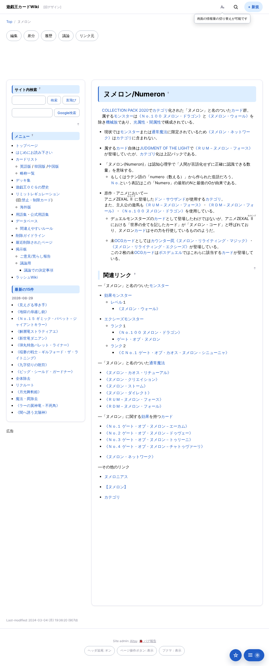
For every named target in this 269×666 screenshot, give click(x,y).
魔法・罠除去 (27, 398)
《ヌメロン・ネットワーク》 (130, 456)
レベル (116, 302)
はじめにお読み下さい (34, 152)
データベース (27, 221)
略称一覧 (27, 173)
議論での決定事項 (38, 270)
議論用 (25, 263)
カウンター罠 (162, 240)
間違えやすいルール (36, 228)
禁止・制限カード (36, 200)
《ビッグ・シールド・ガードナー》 (45, 371)
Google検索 (67, 113)
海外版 (25, 207)
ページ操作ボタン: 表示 (136, 650)
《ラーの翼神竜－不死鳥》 (38, 405)
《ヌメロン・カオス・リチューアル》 (137, 372)
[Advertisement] (134, 55)
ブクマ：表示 (171, 650)
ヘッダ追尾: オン (99, 650)
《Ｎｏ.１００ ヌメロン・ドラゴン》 (170, 116)
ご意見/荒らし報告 (35, 256)
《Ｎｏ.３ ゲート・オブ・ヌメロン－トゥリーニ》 (148, 439)
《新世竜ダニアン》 (32, 338)
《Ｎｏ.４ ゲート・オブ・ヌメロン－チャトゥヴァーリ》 (154, 446)
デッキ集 (23, 180)
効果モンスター (118, 295)
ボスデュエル (170, 252)
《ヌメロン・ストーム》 (126, 385)
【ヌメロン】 (116, 486)
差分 (31, 35)
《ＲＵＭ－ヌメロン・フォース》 (223, 148)
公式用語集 (39, 214)
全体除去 (23, 378)
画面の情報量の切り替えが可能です (222, 19)
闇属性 (155, 122)
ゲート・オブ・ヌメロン (138, 339)
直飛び (71, 100)
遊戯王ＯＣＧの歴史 (32, 187)
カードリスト (27, 159)
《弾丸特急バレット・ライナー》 (43, 345)
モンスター (123, 116)
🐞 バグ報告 (147, 641)
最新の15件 (24, 289)
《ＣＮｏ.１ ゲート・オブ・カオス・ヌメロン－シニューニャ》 (173, 352)
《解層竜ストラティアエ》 (38, 331)
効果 (145, 416)
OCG (119, 240)
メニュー (22, 136)
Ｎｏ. (115, 182)
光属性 (139, 122)
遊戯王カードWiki (22, 6)
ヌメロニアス (116, 476)
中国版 (53, 166)
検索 (54, 100)
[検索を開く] (236, 7)
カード (237, 110)
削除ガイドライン (30, 235)
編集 (14, 35)
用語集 (21, 214)
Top (9, 21)
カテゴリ (160, 110)
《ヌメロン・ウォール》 (228, 116)
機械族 (112, 122)
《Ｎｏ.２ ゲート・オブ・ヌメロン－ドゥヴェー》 (148, 433)
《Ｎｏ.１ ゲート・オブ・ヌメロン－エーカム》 (146, 426)
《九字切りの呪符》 (32, 364)
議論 (66, 35)
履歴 (48, 35)
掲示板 (21, 249)
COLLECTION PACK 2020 (125, 110)
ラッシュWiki (27, 277)
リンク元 (87, 35)
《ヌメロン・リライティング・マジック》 (211, 240)
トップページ (27, 145)
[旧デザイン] (52, 7)
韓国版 (39, 166)
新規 (255, 6)
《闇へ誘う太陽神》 (32, 412)
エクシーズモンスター (124, 318)
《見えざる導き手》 (32, 305)
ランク (116, 325)
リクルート (25, 385)
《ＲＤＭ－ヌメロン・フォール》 (133, 406)
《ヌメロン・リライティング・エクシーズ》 (150, 246)
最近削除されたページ (34, 242)
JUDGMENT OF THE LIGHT (165, 148)
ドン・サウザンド (170, 199)
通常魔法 (159, 131)
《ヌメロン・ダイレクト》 (128, 392)
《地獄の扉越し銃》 (32, 311)
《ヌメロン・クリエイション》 (131, 379)
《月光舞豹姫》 (29, 392)
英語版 (25, 166)
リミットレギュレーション (38, 194)
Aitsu (133, 641)
